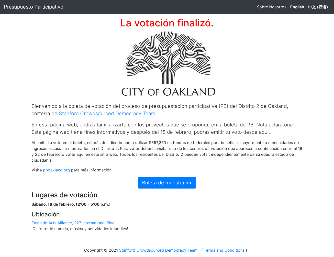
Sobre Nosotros (271, 6)
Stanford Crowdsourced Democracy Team (158, 250)
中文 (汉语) (318, 6)
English (297, 6)
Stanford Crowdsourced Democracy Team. (107, 113)
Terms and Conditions (224, 250)
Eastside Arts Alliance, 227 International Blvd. (74, 222)
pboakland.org (56, 170)
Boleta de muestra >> (167, 183)
